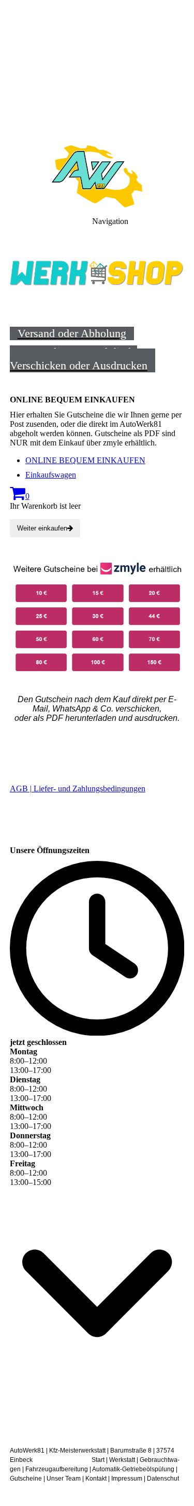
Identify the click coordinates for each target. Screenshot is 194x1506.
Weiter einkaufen (42, 528)
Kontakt (96, 1478)
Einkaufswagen (50, 474)
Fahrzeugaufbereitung (56, 1469)
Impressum (126, 1478)
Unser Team (64, 1478)
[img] (97, 72)
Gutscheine (26, 1478)
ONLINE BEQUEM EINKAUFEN (85, 460)
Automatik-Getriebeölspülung (133, 1469)
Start (98, 1459)
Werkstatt (122, 1459)
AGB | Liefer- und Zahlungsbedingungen (77, 788)
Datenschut (163, 1478)
